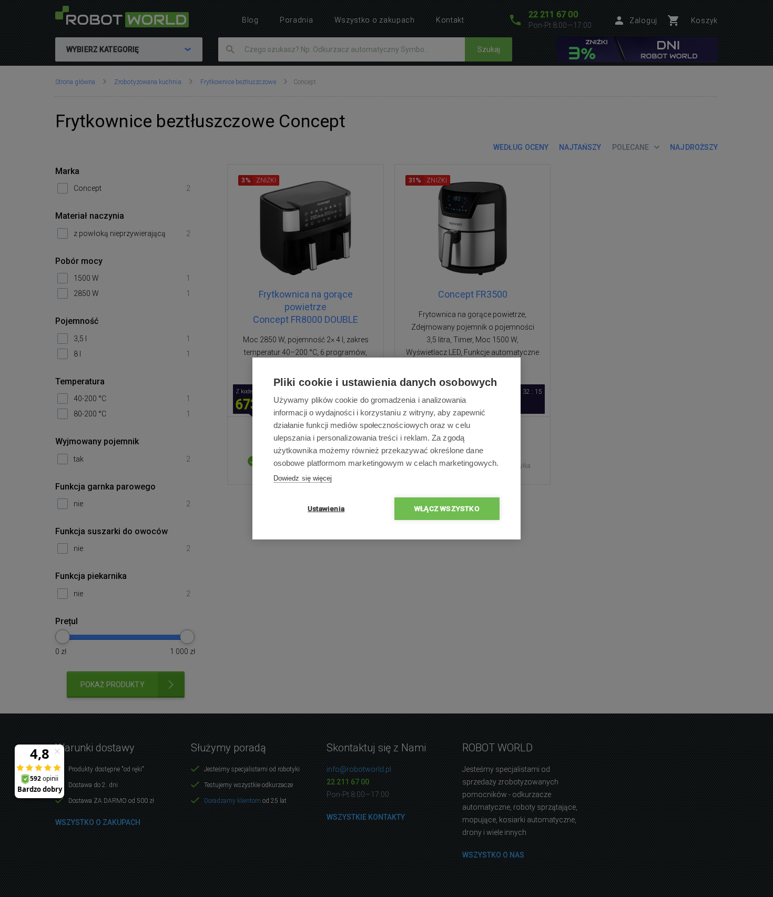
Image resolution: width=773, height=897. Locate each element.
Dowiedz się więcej (302, 478)
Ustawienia (326, 508)
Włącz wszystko (447, 508)
